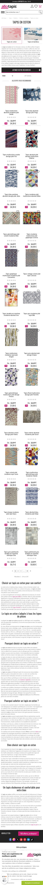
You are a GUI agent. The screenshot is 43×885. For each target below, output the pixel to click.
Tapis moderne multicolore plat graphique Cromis (32, 235)
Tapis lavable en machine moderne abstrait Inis (11, 314)
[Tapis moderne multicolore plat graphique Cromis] (31, 218)
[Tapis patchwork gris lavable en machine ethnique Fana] (31, 536)
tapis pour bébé (16, 596)
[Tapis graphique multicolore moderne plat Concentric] (11, 258)
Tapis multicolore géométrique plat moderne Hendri (32, 474)
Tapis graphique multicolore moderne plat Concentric (11, 275)
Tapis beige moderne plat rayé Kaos (11, 513)
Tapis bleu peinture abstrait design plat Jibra (11, 195)
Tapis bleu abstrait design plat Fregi (31, 111)
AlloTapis (4, 18)
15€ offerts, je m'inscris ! (28, 833)
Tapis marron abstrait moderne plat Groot (31, 433)
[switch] (4, 881)
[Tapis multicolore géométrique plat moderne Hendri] (31, 456)
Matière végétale (24, 18)
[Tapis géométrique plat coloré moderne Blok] (11, 218)
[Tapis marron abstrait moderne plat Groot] (31, 417)
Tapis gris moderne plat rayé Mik (32, 314)
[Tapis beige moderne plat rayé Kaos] (11, 496)
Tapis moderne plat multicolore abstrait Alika (31, 195)
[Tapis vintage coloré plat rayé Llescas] (31, 258)
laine (37, 731)
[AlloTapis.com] (10, 7)
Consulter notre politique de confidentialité (14, 871)
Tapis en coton (12, 42)
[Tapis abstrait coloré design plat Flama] (11, 417)
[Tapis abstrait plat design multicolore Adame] (31, 138)
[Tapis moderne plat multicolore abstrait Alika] (31, 178)
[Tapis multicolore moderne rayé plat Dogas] (11, 337)
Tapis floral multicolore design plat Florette (32, 394)
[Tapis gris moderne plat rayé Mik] (31, 297)
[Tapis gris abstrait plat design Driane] (31, 337)
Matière (16, 18)
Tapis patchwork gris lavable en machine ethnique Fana (31, 553)
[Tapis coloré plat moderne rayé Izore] (11, 456)
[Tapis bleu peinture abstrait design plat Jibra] (11, 178)
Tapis (10, 18)
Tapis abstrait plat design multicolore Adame (31, 156)
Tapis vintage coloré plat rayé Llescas (31, 274)
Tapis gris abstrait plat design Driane (32, 354)
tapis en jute (34, 824)
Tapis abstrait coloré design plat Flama (11, 433)
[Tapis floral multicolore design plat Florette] (31, 377)
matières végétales (25, 680)
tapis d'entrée (17, 607)
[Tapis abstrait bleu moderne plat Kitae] (31, 496)
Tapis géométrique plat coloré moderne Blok (11, 235)
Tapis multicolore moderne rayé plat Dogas (11, 355)
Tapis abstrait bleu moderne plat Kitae (31, 513)
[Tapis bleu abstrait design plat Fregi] (31, 95)
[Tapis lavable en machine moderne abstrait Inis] (11, 297)
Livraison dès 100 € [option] (21, 1)
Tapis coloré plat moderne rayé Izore (11, 473)
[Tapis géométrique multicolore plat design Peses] (11, 377)
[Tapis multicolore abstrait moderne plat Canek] (11, 95)
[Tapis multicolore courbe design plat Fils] (11, 138)
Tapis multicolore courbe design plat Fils (11, 155)
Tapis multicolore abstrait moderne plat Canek (11, 112)
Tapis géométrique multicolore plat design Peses (11, 394)
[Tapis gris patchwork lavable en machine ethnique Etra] (11, 536)
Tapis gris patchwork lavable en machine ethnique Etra (11, 553)
